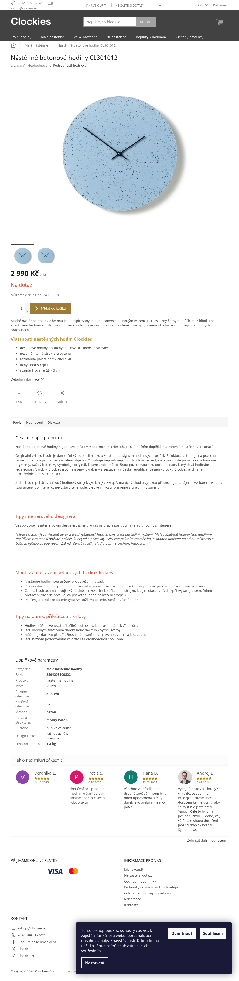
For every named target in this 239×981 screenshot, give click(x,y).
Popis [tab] (17, 422)
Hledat (146, 22)
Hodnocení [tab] (34, 422)
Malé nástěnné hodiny (64, 669)
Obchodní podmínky (140, 881)
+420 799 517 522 (31, 935)
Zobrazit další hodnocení (206, 840)
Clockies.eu (26, 955)
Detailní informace (25, 379)
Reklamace (132, 899)
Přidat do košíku (53, 308)
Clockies (24, 948)
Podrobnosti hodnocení (71, 65)
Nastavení (94, 962)
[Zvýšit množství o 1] (27, 306)
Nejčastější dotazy (129, 5)
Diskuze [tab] (54, 422)
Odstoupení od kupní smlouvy (147, 893)
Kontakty (131, 905)
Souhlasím (213, 933)
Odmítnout (181, 933)
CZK (201, 5)
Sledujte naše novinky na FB (39, 942)
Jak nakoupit (96, 5)
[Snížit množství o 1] (27, 311)
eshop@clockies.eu (32, 928)
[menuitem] (21, 37)
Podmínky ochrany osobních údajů (151, 887)
